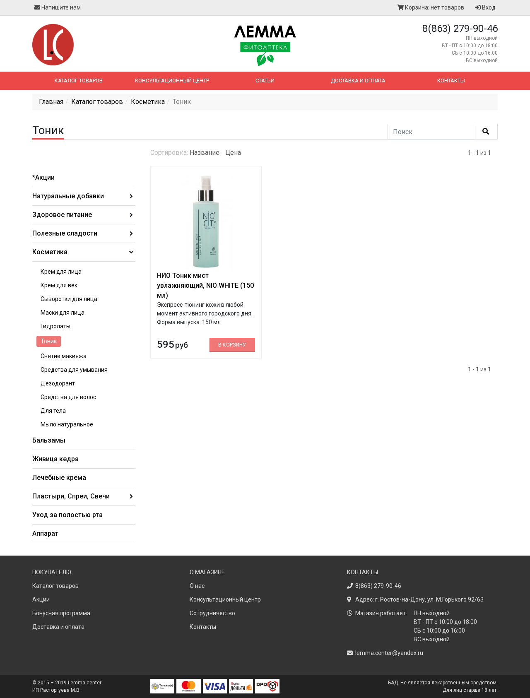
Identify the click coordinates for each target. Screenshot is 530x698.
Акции (41, 599)
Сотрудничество (212, 613)
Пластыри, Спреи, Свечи (71, 496)
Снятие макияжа (64, 356)
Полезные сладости (64, 233)
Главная (51, 102)
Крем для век (59, 285)
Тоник (49, 341)
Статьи (265, 80)
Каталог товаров (79, 80)
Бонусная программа (61, 613)
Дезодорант (58, 383)
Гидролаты (55, 326)
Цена (233, 152)
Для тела (53, 410)
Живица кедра (55, 459)
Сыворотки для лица (69, 299)
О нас (197, 585)
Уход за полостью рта (67, 515)
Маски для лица (62, 312)
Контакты (451, 80)
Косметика (148, 102)
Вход (488, 7)
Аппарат (45, 533)
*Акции (43, 177)
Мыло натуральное (67, 424)
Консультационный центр (172, 80)
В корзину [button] (232, 345)
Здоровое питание (62, 215)
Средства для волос (68, 397)
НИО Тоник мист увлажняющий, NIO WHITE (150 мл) (205, 285)
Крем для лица (61, 271)
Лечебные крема (59, 477)
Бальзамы (48, 440)
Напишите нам (60, 7)
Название (204, 152)
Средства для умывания (74, 369)
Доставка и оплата (358, 80)
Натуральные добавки (68, 196)
